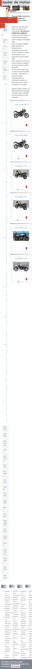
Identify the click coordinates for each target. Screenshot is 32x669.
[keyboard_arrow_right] (3, 27)
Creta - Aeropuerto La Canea (6, 261)
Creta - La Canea (6, 329)
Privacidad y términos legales (11, 664)
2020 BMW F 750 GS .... (23, 166)
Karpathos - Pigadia (6, 361)
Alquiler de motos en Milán (15, 638)
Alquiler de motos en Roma (15, 659)
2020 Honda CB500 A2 (23, 104)
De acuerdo (15, 666)
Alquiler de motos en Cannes (23, 638)
